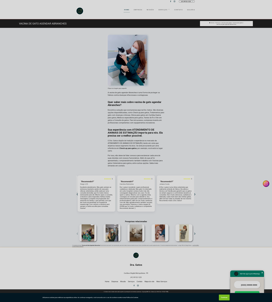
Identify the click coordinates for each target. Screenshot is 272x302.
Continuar (224, 297)
